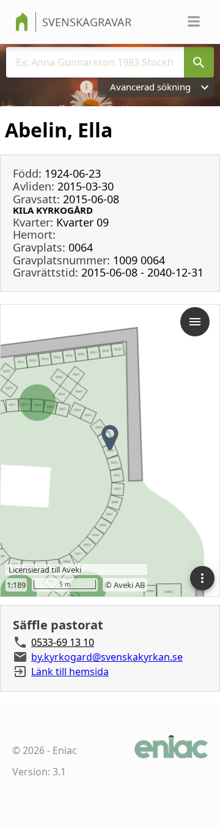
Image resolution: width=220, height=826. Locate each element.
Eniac (65, 750)
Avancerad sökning (150, 87)
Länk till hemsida (70, 671)
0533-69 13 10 (62, 642)
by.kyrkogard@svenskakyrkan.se (107, 656)
